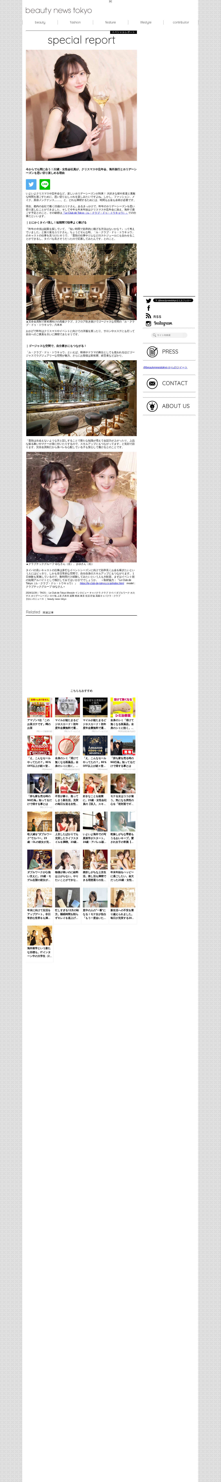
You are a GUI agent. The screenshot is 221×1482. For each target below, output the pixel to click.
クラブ (105, 592)
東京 (82, 596)
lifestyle (145, 22)
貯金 (93, 596)
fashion (75, 22)
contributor (181, 22)
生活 (87, 596)
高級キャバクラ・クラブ (108, 596)
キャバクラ (95, 592)
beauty (40, 22)
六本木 (66, 596)
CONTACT (175, 383)
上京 (59, 596)
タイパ (112, 592)
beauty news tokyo (56, 599)
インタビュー (82, 592)
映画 (77, 596)
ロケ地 (53, 596)
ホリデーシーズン (40, 596)
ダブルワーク (123, 592)
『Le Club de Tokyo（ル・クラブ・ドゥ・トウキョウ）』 (95, 212)
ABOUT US (176, 405)
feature (110, 22)
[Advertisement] (81, 649)
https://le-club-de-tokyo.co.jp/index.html (102, 583)
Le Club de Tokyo (58, 592)
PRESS (170, 351)
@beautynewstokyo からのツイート (165, 367)
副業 (72, 596)
